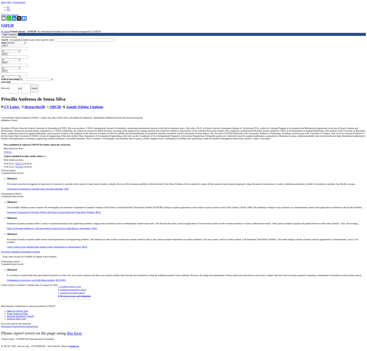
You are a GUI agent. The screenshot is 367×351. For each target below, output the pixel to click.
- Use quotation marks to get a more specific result (27, 40)
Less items (18, 148)
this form (74, 333)
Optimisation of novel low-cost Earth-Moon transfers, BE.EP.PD (36, 280)
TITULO (8, 152)
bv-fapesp (5, 31)
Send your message (10, 14)
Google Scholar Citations (84, 107)
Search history (19, 2)
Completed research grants (70, 286)
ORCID (55, 107)
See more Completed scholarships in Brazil (20, 252)
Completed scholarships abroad (72, 293)
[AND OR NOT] (4, 45)
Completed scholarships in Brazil (73, 290)
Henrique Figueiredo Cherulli (20, 316)
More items (9, 148)
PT (8, 7)
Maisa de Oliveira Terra (17, 311)
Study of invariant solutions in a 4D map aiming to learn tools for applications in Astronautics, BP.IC (52, 228)
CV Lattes (11, 107)
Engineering (32, 326)
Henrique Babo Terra (16, 319)
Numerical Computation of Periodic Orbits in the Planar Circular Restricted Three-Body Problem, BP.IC (54, 212)
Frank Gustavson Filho (17, 313)
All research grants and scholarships (75, 296)
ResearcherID (34, 107)
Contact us (74, 346)
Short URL (6, 2)
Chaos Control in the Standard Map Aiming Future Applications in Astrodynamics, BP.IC (47, 247)
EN (8, 10)
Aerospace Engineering (13, 326)
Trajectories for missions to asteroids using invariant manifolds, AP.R (38, 189)
